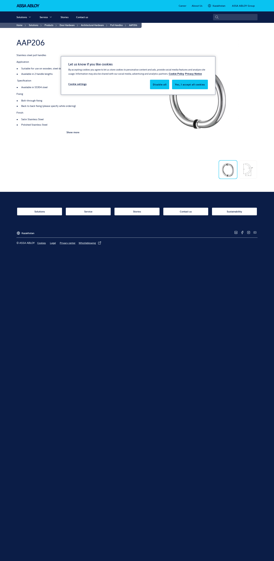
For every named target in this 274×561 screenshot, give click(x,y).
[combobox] (235, 17)
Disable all (159, 84)
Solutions (21, 17)
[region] (138, 75)
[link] (182, 5)
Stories (64, 17)
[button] (29, 17)
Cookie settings (77, 84)
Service (44, 17)
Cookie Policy (176, 73)
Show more (72, 132)
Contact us (82, 17)
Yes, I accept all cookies (190, 84)
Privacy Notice (193, 73)
